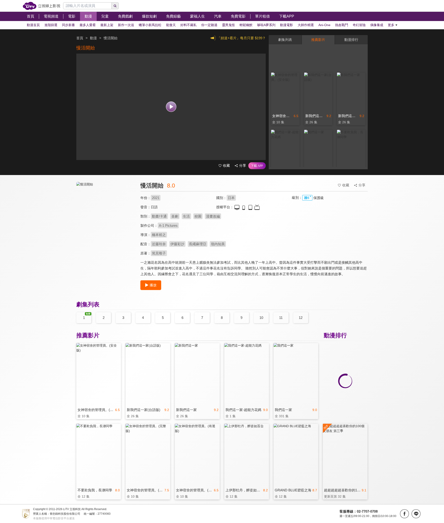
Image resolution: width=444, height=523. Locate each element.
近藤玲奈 (159, 244)
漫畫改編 (213, 216)
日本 (231, 198)
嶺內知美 (218, 244)
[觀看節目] (171, 107)
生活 (186, 216)
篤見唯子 (159, 253)
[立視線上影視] (41, 6)
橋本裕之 (159, 235)
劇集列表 (285, 40)
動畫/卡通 (159, 216)
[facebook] (404, 513)
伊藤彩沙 (177, 244)
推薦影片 (318, 40)
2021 (155, 198)
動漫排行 (351, 40)
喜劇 (174, 216)
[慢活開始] (105, 223)
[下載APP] (257, 165)
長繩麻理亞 (197, 244)
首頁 (79, 38)
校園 (197, 216)
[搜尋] (115, 5)
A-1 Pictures (168, 225)
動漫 (93, 38)
